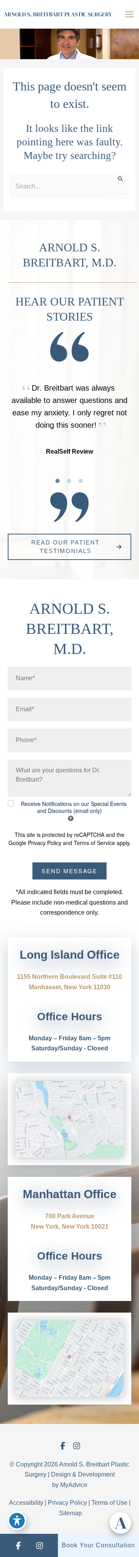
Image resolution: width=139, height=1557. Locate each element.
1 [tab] (58, 481)
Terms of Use (109, 1502)
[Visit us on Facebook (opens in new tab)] (62, 1445)
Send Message (69, 871)
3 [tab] (81, 481)
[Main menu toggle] (129, 14)
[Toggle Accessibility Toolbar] (17, 1520)
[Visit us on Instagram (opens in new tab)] (76, 1445)
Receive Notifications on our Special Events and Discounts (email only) (74, 807)
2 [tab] (69, 481)
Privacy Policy (44, 843)
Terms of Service (94, 843)
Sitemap (70, 1513)
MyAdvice (73, 1485)
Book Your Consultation (98, 1545)
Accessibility (26, 1502)
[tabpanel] (69, 419)
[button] (69, 547)
